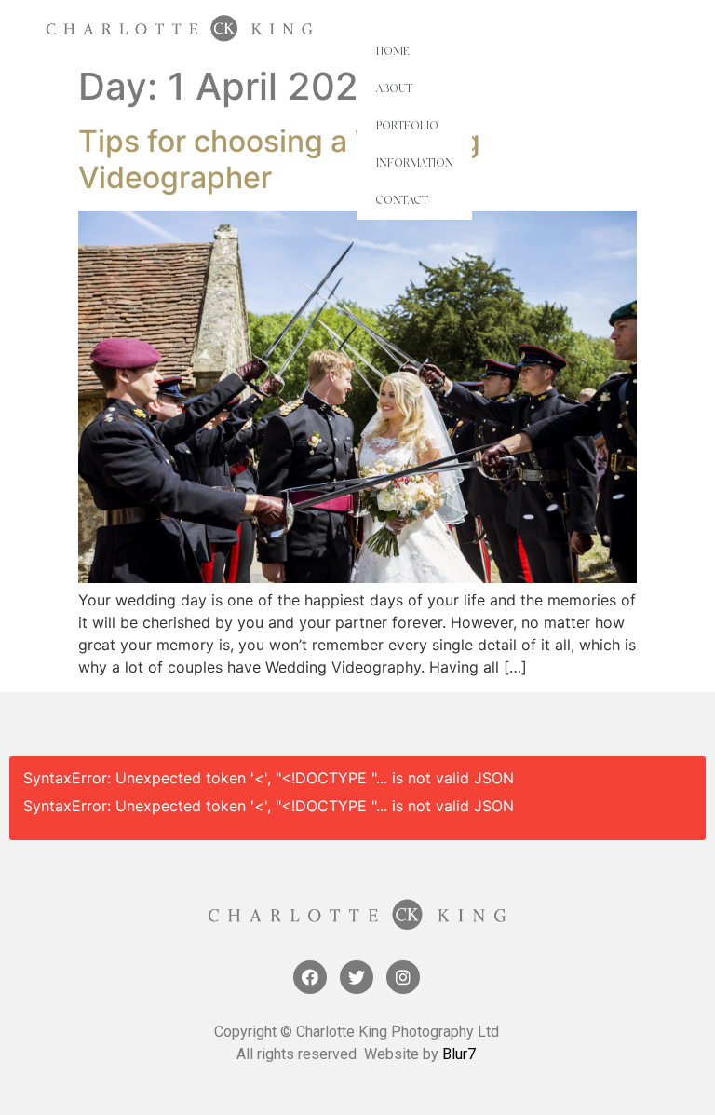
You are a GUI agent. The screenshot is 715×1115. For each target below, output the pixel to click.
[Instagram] (403, 977)
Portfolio (407, 126)
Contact (402, 201)
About (394, 89)
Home (393, 52)
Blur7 (459, 1054)
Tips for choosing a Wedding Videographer (279, 159)
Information (414, 164)
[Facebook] (310, 977)
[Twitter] (356, 977)
